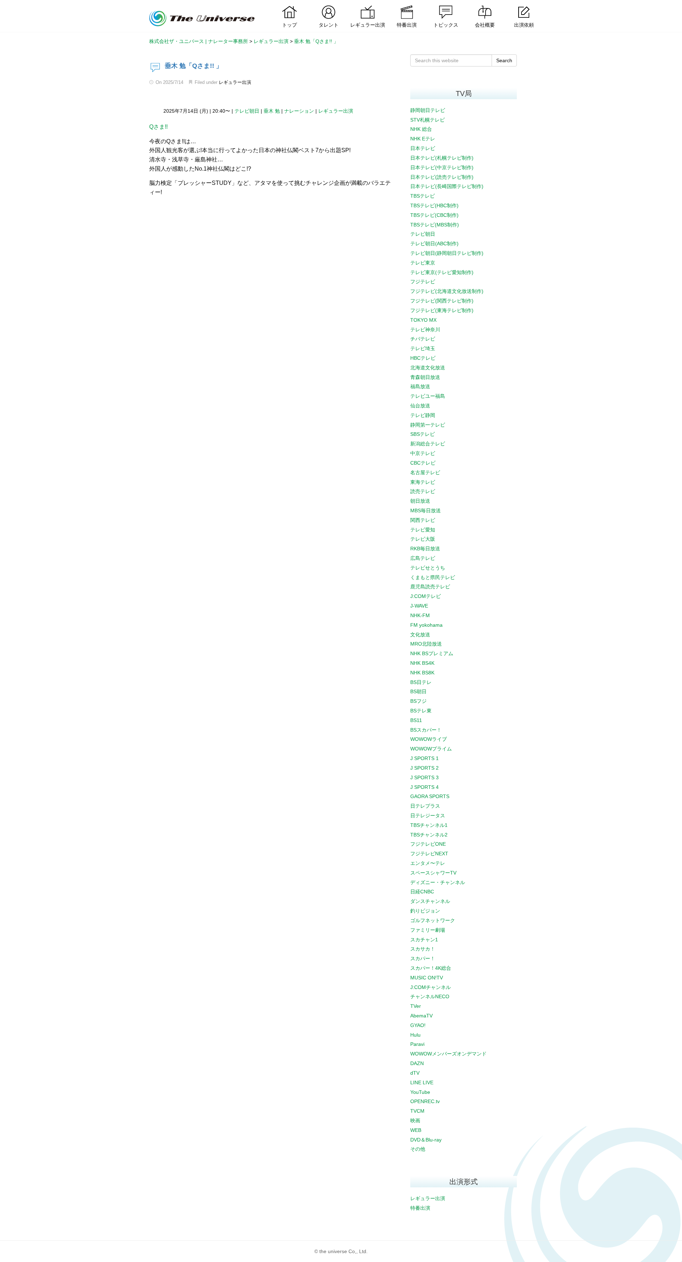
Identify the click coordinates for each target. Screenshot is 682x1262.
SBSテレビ (422, 434)
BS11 (416, 720)
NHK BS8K (422, 672)
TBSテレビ (422, 196)
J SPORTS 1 (424, 758)
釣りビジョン (425, 911)
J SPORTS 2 (424, 768)
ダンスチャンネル (430, 901)
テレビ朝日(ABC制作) (434, 243)
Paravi (417, 1044)
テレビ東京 (422, 263)
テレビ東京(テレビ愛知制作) (441, 272)
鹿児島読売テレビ (430, 586)
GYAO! (418, 1025)
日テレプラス (425, 806)
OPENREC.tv (425, 1101)
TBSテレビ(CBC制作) (434, 215)
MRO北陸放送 (426, 644)
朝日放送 (420, 501)
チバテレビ (422, 339)
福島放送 (420, 386)
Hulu (415, 1035)
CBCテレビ (422, 463)
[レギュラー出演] (367, 5)
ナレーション (299, 111)
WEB (415, 1130)
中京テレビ (422, 453)
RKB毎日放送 (425, 548)
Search (504, 60)
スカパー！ (422, 958)
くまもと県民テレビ (432, 577)
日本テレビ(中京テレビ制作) (441, 167)
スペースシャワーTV (433, 873)
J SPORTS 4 (424, 787)
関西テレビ (422, 520)
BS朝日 (418, 691)
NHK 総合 (421, 129)
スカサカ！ (422, 949)
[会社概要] (484, 5)
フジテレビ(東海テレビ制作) (441, 310)
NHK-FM (420, 615)
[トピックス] (445, 5)
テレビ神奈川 (425, 329)
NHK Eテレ (422, 138)
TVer (415, 1006)
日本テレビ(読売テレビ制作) (441, 177)
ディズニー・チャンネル (437, 882)
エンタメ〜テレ (427, 863)
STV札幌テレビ (427, 120)
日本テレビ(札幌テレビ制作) (441, 158)
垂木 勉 (272, 111)
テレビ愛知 (422, 530)
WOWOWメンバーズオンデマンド (448, 1054)
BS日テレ (421, 682)
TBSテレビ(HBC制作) (434, 205)
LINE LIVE (421, 1082)
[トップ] (289, 5)
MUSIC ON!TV (426, 977)
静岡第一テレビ (427, 425)
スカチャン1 (424, 939)
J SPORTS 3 (424, 777)
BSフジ (418, 701)
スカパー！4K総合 (430, 968)
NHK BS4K (422, 663)
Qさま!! (158, 127)
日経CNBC (422, 891)
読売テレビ (422, 491)
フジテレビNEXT (429, 853)
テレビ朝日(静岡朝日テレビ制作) (446, 253)
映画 (415, 1120)
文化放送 (420, 634)
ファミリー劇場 (427, 930)
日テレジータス (427, 815)
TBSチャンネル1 (429, 825)
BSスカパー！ (426, 730)
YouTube (420, 1092)
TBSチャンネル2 (429, 835)
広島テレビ (422, 558)
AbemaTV (421, 1015)
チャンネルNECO (429, 996)
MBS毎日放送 (425, 510)
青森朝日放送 (425, 377)
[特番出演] (406, 5)
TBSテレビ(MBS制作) (434, 225)
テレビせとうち (427, 568)
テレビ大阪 (422, 539)
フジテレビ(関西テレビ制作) (441, 301)
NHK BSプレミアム (431, 653)
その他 (417, 1149)
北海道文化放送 (427, 367)
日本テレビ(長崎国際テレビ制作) (446, 186)
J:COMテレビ (425, 596)
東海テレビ (422, 482)
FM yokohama (426, 625)
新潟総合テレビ (427, 443)
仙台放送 (420, 405)
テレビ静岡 (422, 415)
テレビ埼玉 (422, 348)
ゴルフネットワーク (432, 920)
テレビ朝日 (246, 111)
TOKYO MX (423, 320)
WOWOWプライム (431, 749)
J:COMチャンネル (430, 987)
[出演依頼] (523, 5)
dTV (415, 1073)
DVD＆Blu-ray (426, 1140)
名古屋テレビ (425, 472)
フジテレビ (422, 281)
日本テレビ (422, 148)
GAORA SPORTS (429, 796)
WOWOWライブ (428, 739)
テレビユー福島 (427, 396)
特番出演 (420, 1208)
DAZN (417, 1063)
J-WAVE (419, 606)
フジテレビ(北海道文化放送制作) (446, 291)
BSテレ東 (421, 710)
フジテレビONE (428, 844)
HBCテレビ (422, 358)
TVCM (417, 1111)
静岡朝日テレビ (427, 110)
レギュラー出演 (235, 82)
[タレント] (328, 5)
